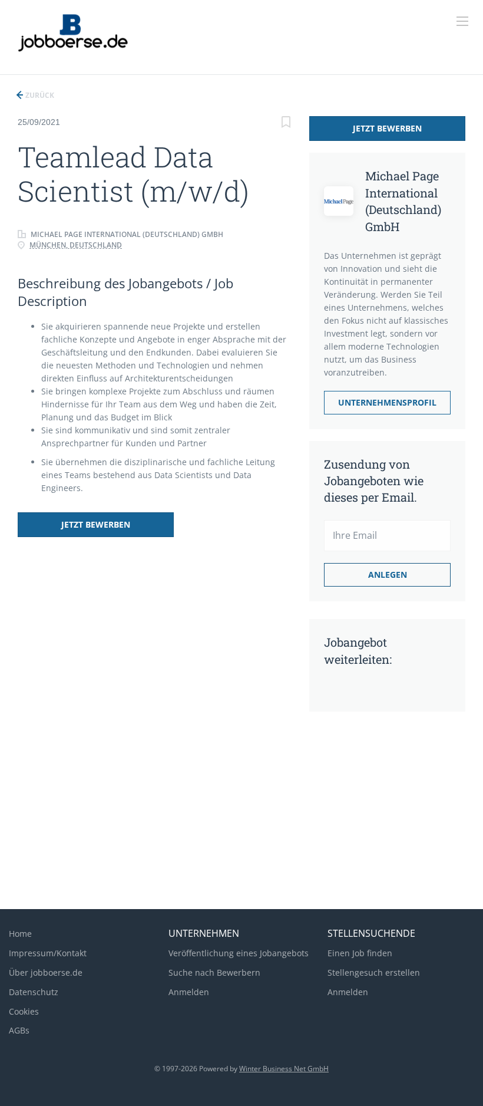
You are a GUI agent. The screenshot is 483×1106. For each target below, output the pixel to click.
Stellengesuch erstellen (373, 972)
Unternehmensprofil (387, 402)
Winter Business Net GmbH (284, 1069)
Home (20, 933)
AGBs (19, 1030)
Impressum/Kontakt (48, 953)
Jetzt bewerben (95, 524)
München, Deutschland (75, 245)
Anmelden (188, 992)
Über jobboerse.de (45, 972)
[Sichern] (286, 123)
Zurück (39, 95)
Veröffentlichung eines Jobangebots (238, 953)
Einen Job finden (359, 953)
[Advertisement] (241, 805)
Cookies (24, 1011)
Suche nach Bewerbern (214, 972)
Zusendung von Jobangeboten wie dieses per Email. (374, 480)
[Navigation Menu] (462, 21)
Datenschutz (33, 992)
